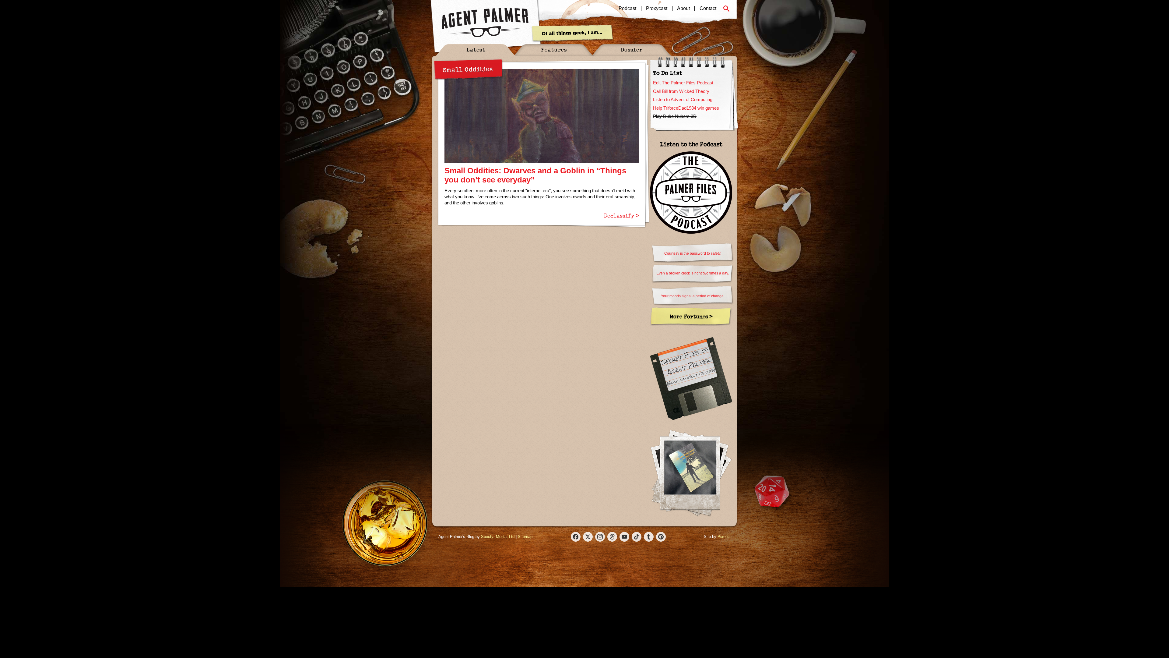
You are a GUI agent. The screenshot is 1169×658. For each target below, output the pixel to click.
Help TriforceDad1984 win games (686, 108)
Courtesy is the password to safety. (692, 253)
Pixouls (724, 536)
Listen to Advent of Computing (682, 99)
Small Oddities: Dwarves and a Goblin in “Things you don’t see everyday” (535, 175)
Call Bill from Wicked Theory (681, 91)
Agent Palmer (485, 23)
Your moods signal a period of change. (693, 296)
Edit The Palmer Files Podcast (683, 82)
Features (554, 49)
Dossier (632, 49)
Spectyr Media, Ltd (497, 536)
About (683, 8)
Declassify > (621, 215)
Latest (475, 49)
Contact (708, 8)
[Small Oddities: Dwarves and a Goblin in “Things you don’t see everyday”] (541, 116)
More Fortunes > (691, 316)
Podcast (627, 8)
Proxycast (656, 8)
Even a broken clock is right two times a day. (692, 273)
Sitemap (525, 536)
